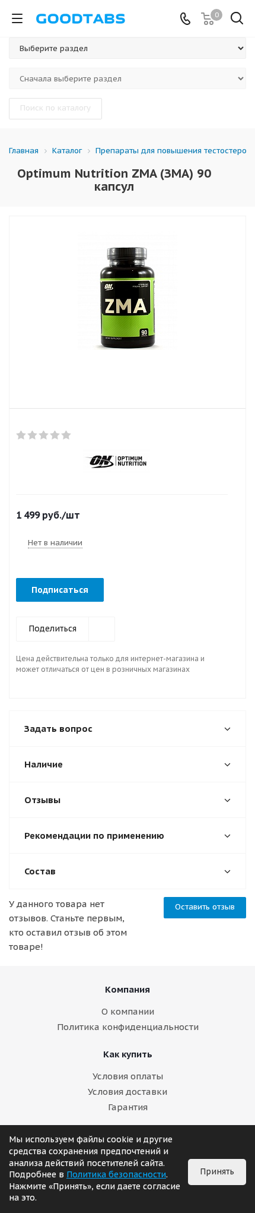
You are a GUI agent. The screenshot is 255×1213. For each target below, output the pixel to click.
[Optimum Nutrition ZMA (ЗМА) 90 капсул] (127, 302)
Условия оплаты (128, 1076)
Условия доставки (127, 1091)
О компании (127, 1011)
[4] (55, 435)
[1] (21, 435)
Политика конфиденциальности (128, 1026)
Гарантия (128, 1107)
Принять (217, 1171)
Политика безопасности (116, 1174)
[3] (44, 435)
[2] (33, 435)
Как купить (127, 1054)
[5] (66, 435)
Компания (127, 989)
